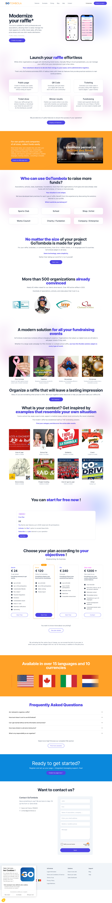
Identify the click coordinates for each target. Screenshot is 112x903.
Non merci (7, 894)
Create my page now (55, 773)
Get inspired (55, 399)
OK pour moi (30, 894)
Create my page (16, 40)
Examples (44, 3)
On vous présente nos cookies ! (12, 888)
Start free (22, 536)
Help (63, 3)
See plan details (56, 630)
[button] (3, 900)
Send (75, 850)
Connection (89, 3)
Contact (70, 3)
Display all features (55, 122)
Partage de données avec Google (12, 886)
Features (37, 3)
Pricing (52, 3)
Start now (55, 262)
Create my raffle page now (19, 160)
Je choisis (18, 894)
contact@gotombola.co (28, 810)
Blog (58, 3)
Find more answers (56, 746)
